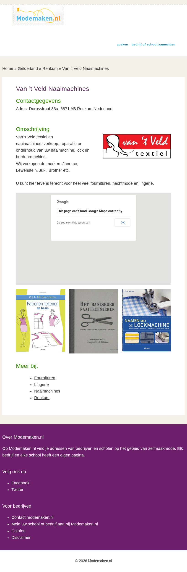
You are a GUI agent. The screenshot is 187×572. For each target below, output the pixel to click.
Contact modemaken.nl (32, 517)
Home (7, 68)
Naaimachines (47, 391)
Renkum (50, 68)
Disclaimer (21, 537)
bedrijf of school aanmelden (153, 44)
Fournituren (44, 378)
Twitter (17, 489)
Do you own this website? (73, 222)
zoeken (122, 44)
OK (122, 222)
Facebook (20, 483)
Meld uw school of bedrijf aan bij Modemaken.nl (54, 524)
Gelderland (28, 68)
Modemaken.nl (38, 15)
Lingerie (41, 384)
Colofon (18, 531)
